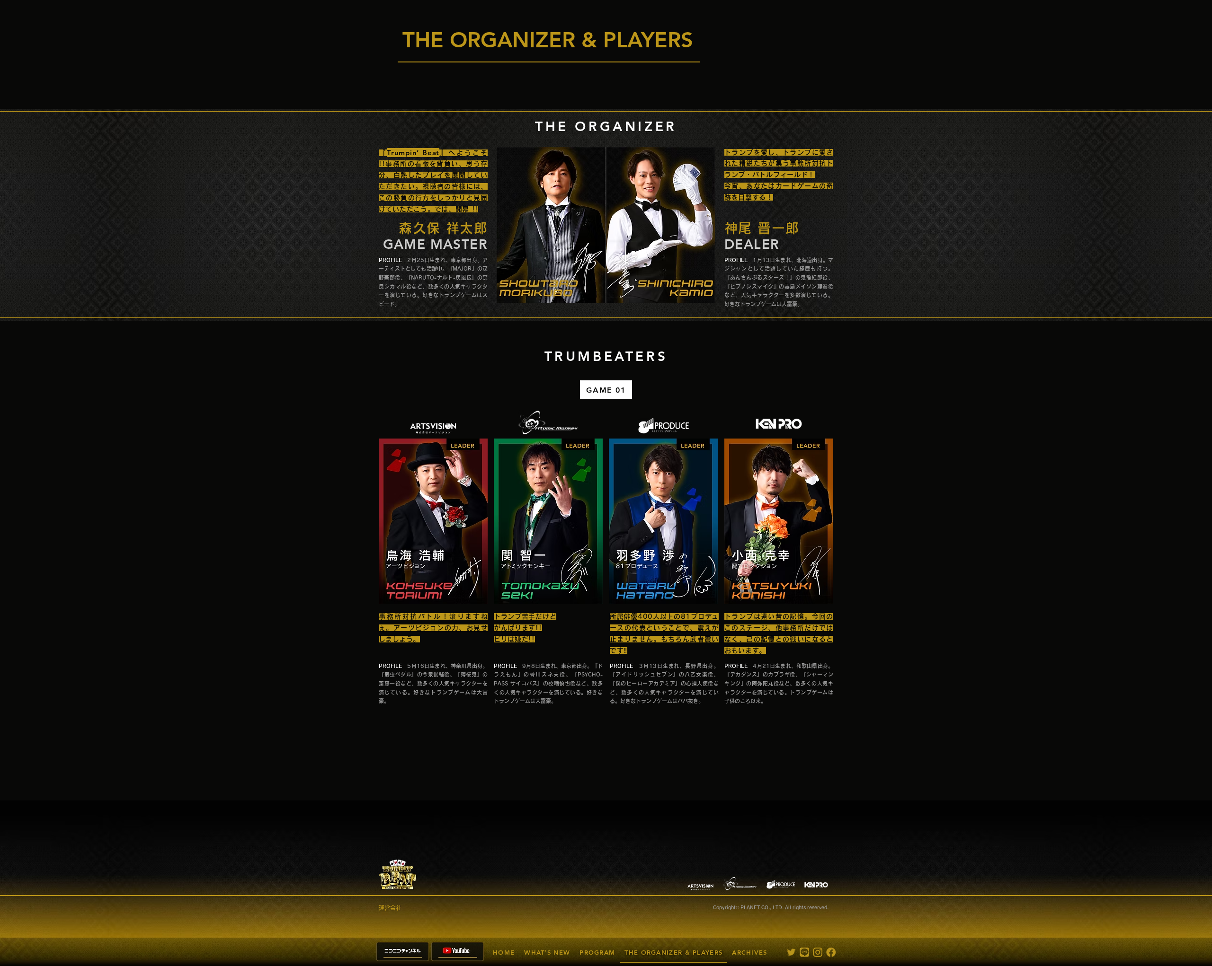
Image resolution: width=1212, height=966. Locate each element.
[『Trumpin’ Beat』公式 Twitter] (791, 952)
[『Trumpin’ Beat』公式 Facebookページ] (831, 952)
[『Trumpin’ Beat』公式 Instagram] (817, 952)
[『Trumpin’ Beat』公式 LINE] (804, 952)
